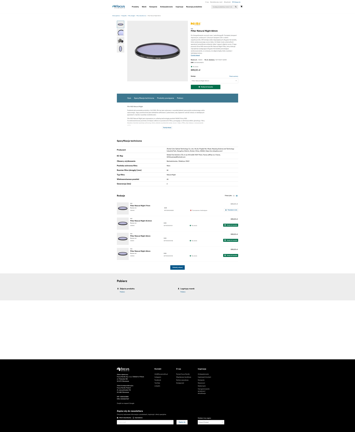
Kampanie (153, 7)
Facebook (157, 380)
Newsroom (201, 383)
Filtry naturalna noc (141, 15)
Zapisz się (182, 422)
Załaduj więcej (178, 267)
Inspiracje (179, 7)
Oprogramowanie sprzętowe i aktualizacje (203, 391)
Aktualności (227, 2)
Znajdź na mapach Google (125, 403)
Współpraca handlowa (183, 377)
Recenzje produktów (194, 7)
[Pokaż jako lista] (236, 195)
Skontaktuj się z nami (216, 2)
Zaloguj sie (237, 2)
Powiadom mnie (232, 210)
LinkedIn (157, 386)
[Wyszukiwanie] (236, 7)
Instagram (157, 377)
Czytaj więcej (195, 55)
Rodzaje (193, 76)
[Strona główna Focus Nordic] (118, 7)
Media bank (202, 386)
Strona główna (116, 15)
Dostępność (180, 383)
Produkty (135, 7)
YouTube (157, 383)
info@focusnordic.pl (161, 374)
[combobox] (224, 7)
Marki (144, 7)
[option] (120, 24)
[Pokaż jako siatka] (233, 195)
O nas (207, 2)
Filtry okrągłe (131, 15)
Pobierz (122, 292)
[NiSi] (196, 23)
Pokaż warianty (233, 76)
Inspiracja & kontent (204, 377)
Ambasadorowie (166, 7)
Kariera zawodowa (182, 380)
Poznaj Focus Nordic (183, 374)
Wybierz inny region (204, 418)
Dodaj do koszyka (207, 87)
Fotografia (124, 15)
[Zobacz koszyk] (241, 6)
